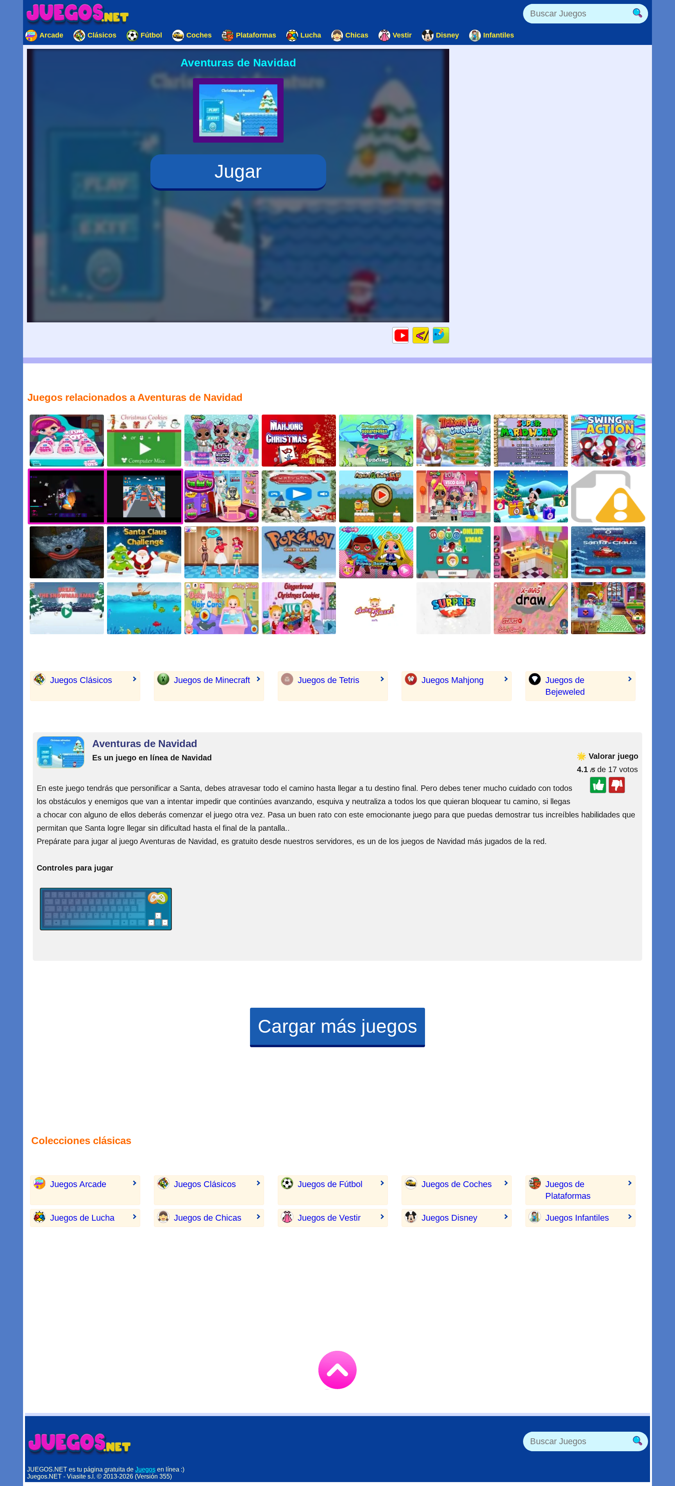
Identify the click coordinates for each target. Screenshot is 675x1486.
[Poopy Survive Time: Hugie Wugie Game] (67, 552)
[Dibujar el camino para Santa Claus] (531, 608)
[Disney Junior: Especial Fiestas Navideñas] (531, 496)
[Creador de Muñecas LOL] (376, 552)
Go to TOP (337, 1369)
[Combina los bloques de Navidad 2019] (299, 496)
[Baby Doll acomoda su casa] (531, 552)
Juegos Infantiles (577, 1218)
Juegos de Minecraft (212, 680)
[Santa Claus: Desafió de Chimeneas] (144, 552)
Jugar (238, 171)
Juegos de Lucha (82, 1218)
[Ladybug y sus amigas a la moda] (221, 552)
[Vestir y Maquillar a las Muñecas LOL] (453, 496)
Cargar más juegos (337, 1026)
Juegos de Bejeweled (565, 686)
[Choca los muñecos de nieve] (67, 608)
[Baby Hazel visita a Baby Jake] (376, 608)
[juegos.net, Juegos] (77, 13)
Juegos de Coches (456, 1184)
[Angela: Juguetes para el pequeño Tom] (221, 496)
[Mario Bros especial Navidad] (531, 441)
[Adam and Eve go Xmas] (376, 496)
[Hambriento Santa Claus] (608, 552)
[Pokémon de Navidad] (299, 552)
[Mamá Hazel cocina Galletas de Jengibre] (299, 608)
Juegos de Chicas (207, 1218)
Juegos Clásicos (81, 680)
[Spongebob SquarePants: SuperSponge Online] (376, 441)
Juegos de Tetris (328, 680)
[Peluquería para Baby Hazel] (221, 608)
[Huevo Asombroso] (453, 608)
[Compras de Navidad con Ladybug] (608, 608)
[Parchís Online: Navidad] (453, 552)
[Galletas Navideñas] (144, 441)
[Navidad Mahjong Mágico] (299, 441)
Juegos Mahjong (452, 680)
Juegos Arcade (78, 1184)
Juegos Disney (449, 1218)
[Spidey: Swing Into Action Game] (608, 441)
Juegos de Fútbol (330, 1184)
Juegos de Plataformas (568, 1190)
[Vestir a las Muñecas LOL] (221, 441)
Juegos (145, 1469)
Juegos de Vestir (329, 1218)
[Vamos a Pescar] (144, 608)
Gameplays (408, 335)
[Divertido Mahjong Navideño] (453, 441)
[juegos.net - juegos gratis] (79, 1443)
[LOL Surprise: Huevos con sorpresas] (67, 441)
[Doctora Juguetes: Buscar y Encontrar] (608, 496)
